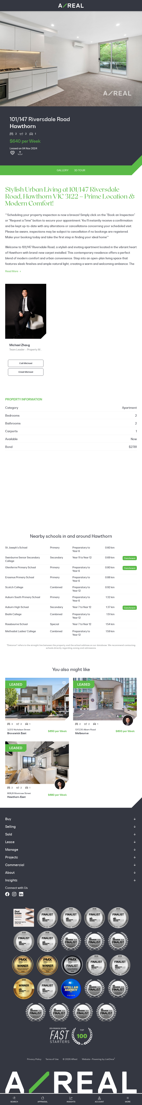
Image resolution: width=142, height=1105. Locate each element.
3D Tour (79, 170)
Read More (11, 271)
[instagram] (14, 894)
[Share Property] (20, 153)
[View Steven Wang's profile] (127, 720)
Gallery (63, 170)
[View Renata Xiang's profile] (59, 784)
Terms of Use (52, 1059)
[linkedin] (21, 894)
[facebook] (7, 894)
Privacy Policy (34, 1059)
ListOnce (109, 1059)
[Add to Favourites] (12, 153)
